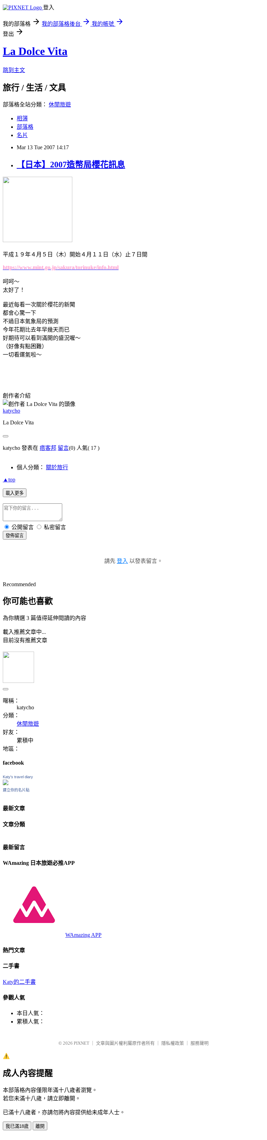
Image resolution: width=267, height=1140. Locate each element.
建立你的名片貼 (16, 790)
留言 (63, 448)
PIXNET (81, 1043)
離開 (39, 1126)
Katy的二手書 (19, 982)
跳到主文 (14, 70)
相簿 (22, 118)
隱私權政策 (172, 1043)
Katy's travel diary (18, 777)
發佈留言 (15, 535)
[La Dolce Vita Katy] (5, 783)
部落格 (25, 127)
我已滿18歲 (17, 1126)
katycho (11, 411)
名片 (22, 135)
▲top (9, 480)
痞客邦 (48, 448)
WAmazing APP (83, 935)
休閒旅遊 (60, 104)
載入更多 (15, 493)
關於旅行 (57, 467)
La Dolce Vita (35, 51)
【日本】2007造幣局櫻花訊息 (71, 164)
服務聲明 (200, 1043)
